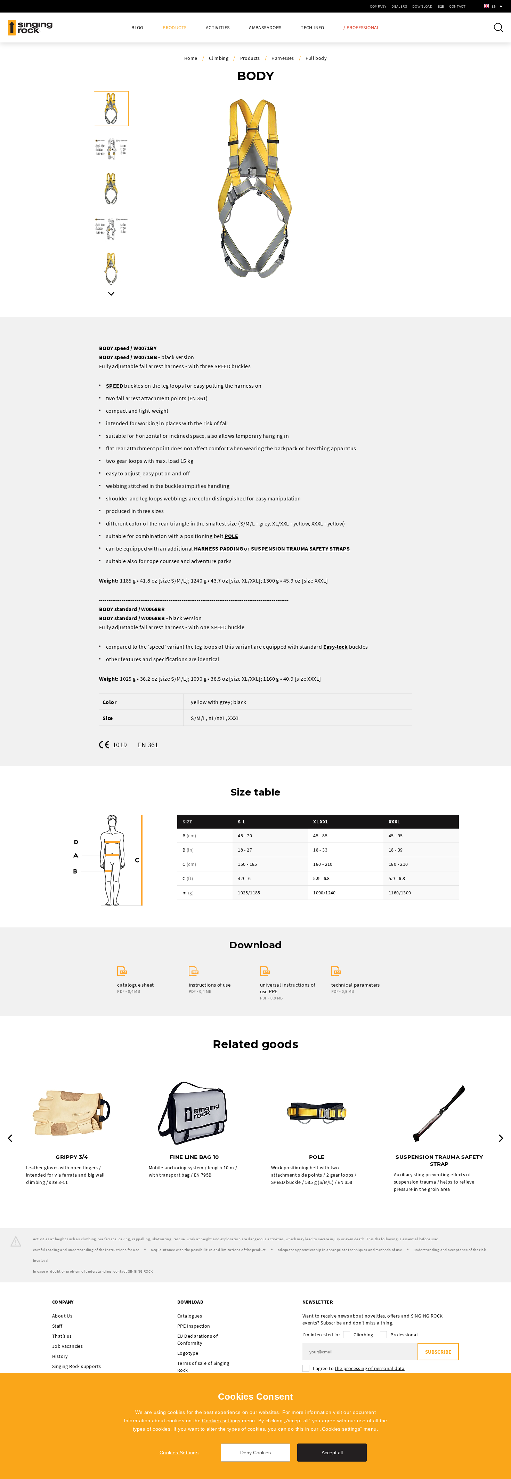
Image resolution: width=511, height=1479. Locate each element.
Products (174, 27)
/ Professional (361, 27)
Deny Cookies (255, 1452)
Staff (57, 1326)
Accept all (332, 1452)
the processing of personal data (369, 1368)
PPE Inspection (193, 1326)
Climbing (218, 58)
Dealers (399, 6)
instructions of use (210, 984)
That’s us (62, 1336)
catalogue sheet (135, 984)
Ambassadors (265, 27)
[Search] (498, 27)
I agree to (359, 1368)
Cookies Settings (179, 1452)
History (60, 1356)
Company (378, 6)
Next (111, 294)
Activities (218, 27)
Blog (137, 27)
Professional (404, 1334)
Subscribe (438, 1351)
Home (190, 58)
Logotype (187, 1353)
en (494, 6)
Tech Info (312, 27)
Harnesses (282, 58)
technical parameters (355, 984)
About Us (62, 1316)
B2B (441, 6)
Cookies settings (221, 1420)
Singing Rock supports (76, 1366)
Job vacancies (67, 1346)
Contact (457, 6)
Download (422, 6)
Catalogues (189, 1316)
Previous (10, 1138)
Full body (316, 58)
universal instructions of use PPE (287, 988)
